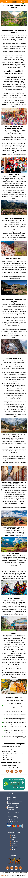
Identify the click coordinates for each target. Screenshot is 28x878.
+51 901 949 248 (12, 799)
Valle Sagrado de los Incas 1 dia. (11, 746)
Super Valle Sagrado (8, 749)
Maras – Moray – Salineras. (10, 751)
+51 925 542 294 (18, 788)
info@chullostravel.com (13, 803)
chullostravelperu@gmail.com (15, 801)
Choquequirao (15, 841)
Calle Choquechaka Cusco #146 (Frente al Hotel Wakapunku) (14, 807)
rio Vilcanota (13, 570)
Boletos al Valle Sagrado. (10, 765)
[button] (2, 1)
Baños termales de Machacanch (12, 383)
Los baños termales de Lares (11, 401)
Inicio (13, 835)
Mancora (14, 843)
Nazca (13, 272)
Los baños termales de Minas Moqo (13, 372)
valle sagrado (6, 43)
